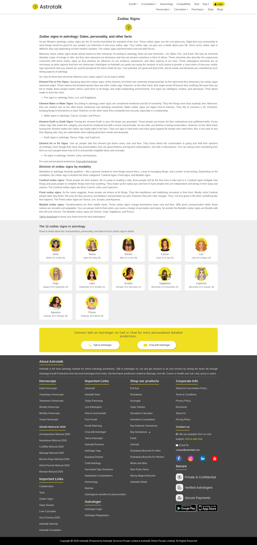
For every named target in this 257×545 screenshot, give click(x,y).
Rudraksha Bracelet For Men (145, 450)
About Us (181, 413)
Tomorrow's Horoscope (51, 400)
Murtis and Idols (138, 463)
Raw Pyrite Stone (139, 469)
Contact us (183, 426)
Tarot (196, 4)
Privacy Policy (183, 400)
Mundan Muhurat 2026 (51, 471)
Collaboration (46, 486)
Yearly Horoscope (48, 419)
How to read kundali (95, 413)
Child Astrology (93, 463)
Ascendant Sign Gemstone (99, 469)
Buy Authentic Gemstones (144, 425)
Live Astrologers (93, 407)
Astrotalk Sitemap (48, 524)
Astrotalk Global (138, 482)
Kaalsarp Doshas (94, 457)
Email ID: (188, 447)
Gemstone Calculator (141, 413)
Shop (210, 9)
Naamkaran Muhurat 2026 (53, 440)
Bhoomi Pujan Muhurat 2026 (54, 459)
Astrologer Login (93, 509)
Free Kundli (91, 419)
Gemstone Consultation (142, 419)
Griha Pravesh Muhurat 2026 (54, 465)
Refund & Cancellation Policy (191, 388)
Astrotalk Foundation (50, 530)
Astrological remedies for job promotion (105, 494)
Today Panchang (94, 400)
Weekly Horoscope (49, 407)
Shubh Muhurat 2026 (52, 426)
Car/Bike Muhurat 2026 (51, 446)
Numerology (166, 4)
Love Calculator (47, 511)
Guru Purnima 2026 (49, 517)
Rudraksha (136, 394)
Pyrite (133, 438)
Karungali (135, 400)
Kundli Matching (93, 425)
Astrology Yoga (93, 450)
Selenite (134, 444)
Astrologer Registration (97, 515)
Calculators (180, 9)
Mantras (89, 488)
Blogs (220, 9)
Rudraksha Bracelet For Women (147, 457)
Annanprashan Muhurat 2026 (54, 434)
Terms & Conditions (186, 394)
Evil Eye (134, 388)
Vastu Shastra (46, 505)
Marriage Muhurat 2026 (51, 453)
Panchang (197, 9)
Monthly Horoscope (49, 413)
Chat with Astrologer (86, 161)
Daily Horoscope (48, 388)
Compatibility (183, 4)
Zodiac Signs (46, 499)
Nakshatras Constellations (99, 475)
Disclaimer (181, 407)
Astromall (90, 388)
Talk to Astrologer (48, 217)
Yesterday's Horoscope (51, 394)
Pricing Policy (183, 419)
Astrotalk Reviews (94, 444)
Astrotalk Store (92, 394)
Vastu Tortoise (137, 407)
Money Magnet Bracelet (142, 475)
